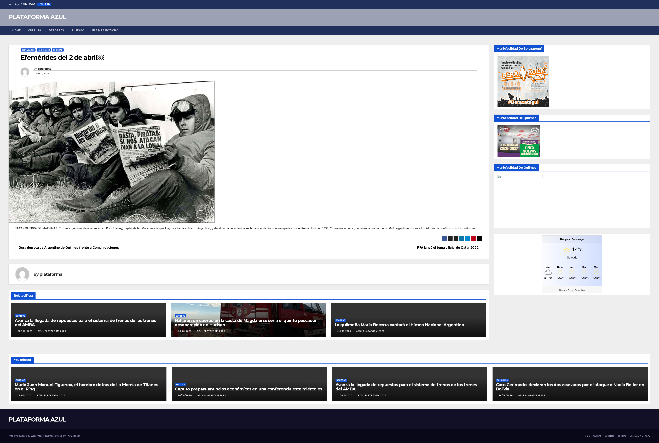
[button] (648, 30)
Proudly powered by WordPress (26, 435)
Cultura (34, 30)
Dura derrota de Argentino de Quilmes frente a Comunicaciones (68, 247)
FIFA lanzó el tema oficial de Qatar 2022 (448, 247)
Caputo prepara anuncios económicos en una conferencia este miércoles (248, 388)
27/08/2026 (24, 395)
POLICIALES (502, 380)
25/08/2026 (345, 395)
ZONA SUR (20, 380)
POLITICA (180, 384)
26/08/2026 (185, 395)
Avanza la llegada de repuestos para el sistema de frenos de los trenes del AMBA (85, 322)
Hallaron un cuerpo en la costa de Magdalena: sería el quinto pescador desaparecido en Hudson (246, 322)
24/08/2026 (506, 395)
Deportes (56, 30)
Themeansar (73, 435)
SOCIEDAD (58, 50)
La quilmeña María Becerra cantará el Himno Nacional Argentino (399, 324)
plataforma (44, 68)
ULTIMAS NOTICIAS (105, 30)
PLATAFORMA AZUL (37, 16)
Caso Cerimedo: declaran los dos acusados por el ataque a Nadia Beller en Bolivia (570, 386)
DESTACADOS (28, 50)
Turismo (78, 30)
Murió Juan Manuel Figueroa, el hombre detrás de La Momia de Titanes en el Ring (86, 386)
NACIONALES (44, 50)
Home (16, 30)
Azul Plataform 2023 (52, 331)
